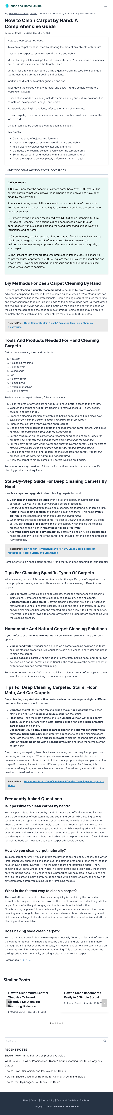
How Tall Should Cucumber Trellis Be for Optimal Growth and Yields (45, 1076)
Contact (35, 1100)
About (26, 1100)
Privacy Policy (48, 1100)
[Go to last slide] (8, 1003)
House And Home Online (66, 1106)
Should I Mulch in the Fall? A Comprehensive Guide (35, 1055)
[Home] (6, 13)
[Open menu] (105, 6)
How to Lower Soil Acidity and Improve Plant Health (35, 1071)
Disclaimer (85, 1100)
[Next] (104, 1003)
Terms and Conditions (67, 1100)
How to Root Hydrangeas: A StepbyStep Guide (32, 1082)
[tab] (50, 1023)
